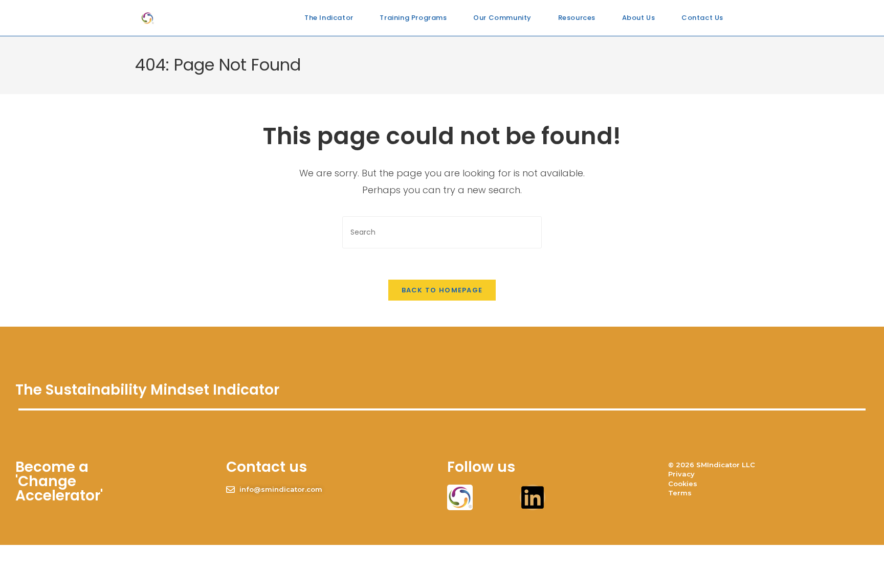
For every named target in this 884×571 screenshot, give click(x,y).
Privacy (681, 474)
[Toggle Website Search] (741, 18)
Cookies (682, 483)
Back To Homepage (442, 290)
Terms (680, 493)
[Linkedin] (532, 497)
